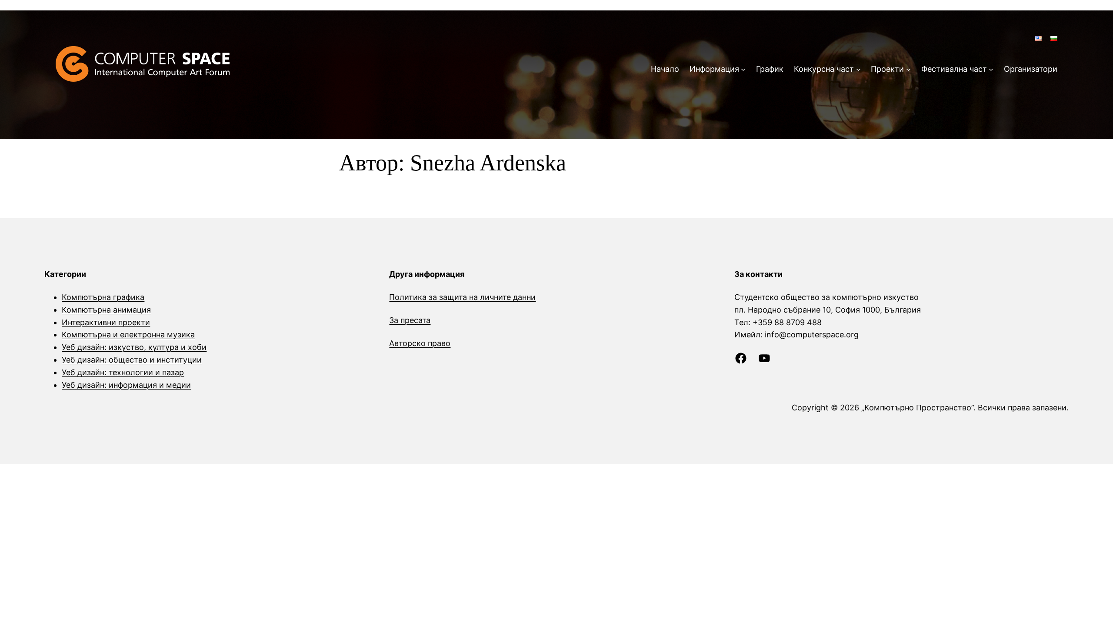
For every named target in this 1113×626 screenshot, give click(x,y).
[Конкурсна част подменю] (858, 69)
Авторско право (419, 343)
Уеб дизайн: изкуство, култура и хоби (134, 347)
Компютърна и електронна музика (128, 334)
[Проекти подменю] (908, 69)
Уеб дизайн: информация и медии (126, 385)
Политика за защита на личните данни (462, 297)
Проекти (887, 68)
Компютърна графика (103, 297)
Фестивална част (954, 68)
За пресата (409, 320)
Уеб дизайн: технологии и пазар (123, 372)
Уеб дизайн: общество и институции (132, 359)
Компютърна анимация (106, 309)
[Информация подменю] (743, 69)
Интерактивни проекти (106, 322)
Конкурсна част (824, 68)
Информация (714, 68)
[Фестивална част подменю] (991, 69)
